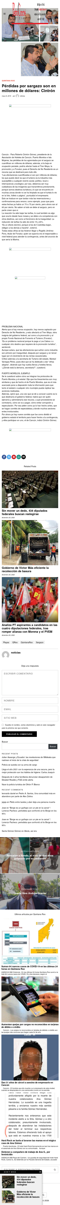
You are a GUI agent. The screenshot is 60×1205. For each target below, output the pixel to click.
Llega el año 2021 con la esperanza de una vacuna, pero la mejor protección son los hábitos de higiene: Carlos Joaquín (28, 771)
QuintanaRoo (27, 642)
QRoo (15, 642)
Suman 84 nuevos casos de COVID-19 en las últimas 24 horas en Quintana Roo (29, 967)
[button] (54, 1169)
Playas (6, 642)
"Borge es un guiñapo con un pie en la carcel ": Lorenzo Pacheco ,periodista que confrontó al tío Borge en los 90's (29, 810)
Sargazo (39, 642)
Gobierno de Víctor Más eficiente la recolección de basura (25, 569)
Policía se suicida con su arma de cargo (19, 764)
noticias (22, 96)
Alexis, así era (30, 831)
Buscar (5, 741)
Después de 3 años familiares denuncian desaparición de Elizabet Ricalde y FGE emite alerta (27, 778)
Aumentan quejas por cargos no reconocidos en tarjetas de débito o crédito (30, 1025)
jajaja (4, 802)
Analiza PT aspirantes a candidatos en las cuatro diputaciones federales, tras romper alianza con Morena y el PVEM (29, 628)
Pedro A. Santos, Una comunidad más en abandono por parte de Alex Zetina (28, 795)
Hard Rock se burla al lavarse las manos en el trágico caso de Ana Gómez (28, 1141)
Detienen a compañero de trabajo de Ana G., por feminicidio (25, 1153)
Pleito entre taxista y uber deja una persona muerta (32, 802)
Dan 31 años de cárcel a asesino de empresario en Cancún (27, 1083)
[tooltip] (4, 457)
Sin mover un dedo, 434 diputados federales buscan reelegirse (24, 512)
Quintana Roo (8, 80)
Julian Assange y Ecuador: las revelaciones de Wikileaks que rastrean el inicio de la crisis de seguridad (29, 758)
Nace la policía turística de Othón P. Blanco (21, 784)
